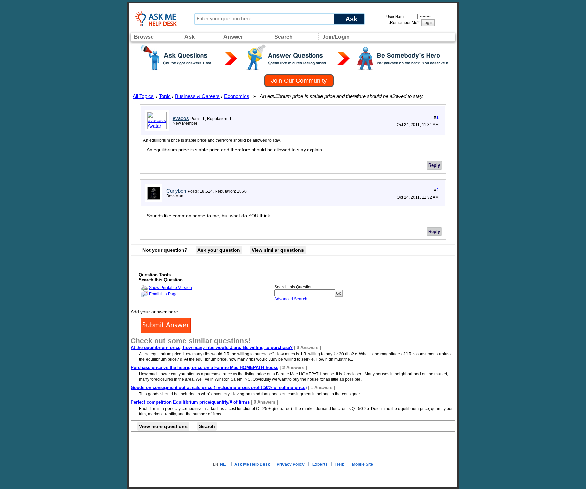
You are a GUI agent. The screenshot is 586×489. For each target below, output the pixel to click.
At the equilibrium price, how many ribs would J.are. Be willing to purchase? (212, 347)
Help (339, 464)
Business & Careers (197, 96)
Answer (233, 37)
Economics (236, 96)
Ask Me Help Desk (252, 464)
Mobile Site (362, 464)
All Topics (143, 96)
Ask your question (218, 250)
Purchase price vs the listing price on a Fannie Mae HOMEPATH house (204, 367)
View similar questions (278, 250)
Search (283, 37)
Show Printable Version (170, 287)
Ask (351, 18)
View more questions (163, 426)
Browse (144, 37)
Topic (165, 96)
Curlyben (176, 191)
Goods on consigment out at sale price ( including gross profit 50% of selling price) (219, 387)
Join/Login (336, 37)
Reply (434, 165)
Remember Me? (405, 22)
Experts (320, 464)
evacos (181, 118)
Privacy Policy (291, 464)
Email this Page (163, 294)
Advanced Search (290, 299)
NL (223, 464)
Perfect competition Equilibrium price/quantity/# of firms (190, 402)
